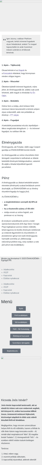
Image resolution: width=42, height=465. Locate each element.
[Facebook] (4, 264)
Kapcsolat (8, 275)
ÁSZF (6, 272)
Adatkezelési (9, 270)
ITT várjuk (14, 115)
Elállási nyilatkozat (11, 278)
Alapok (21, 70)
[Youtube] (17, 264)
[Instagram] (10, 264)
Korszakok (7, 73)
